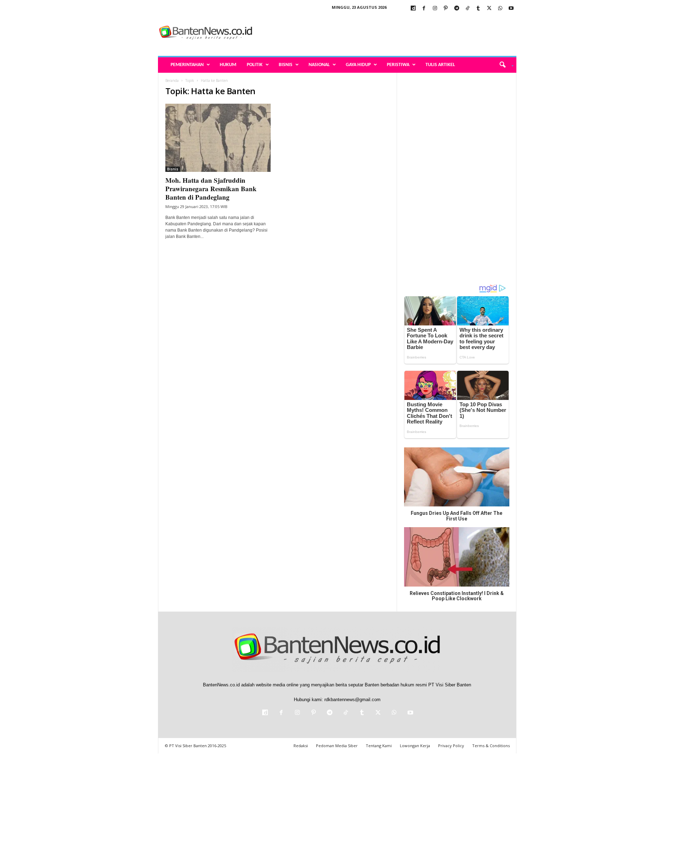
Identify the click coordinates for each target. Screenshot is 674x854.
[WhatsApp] (500, 9)
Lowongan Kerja (415, 745)
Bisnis (285, 64)
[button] (504, 65)
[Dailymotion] (413, 9)
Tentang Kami (379, 745)
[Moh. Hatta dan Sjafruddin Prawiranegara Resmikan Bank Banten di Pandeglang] (218, 138)
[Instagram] (435, 9)
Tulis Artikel (440, 64)
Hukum (228, 64)
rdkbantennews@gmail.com (352, 699)
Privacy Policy (451, 745)
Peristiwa (398, 64)
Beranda (172, 80)
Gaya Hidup (358, 64)
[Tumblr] (478, 9)
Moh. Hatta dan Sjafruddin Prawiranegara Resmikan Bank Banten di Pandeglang (211, 188)
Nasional (319, 64)
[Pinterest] (446, 9)
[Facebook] (424, 9)
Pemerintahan (187, 64)
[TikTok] (467, 9)
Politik (255, 64)
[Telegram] (456, 9)
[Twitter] (489, 9)
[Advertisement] (388, 33)
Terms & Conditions (491, 745)
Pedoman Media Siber (337, 745)
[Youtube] (511, 9)
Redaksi (300, 745)
